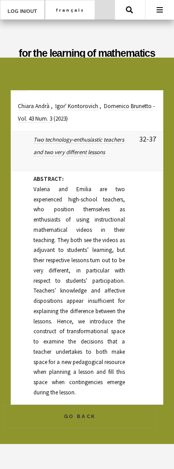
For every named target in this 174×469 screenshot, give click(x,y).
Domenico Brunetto (128, 106)
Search (129, 10)
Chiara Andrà (34, 106)
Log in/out (22, 11)
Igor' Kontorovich (76, 106)
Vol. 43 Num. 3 (35, 118)
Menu (159, 10)
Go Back (80, 416)
